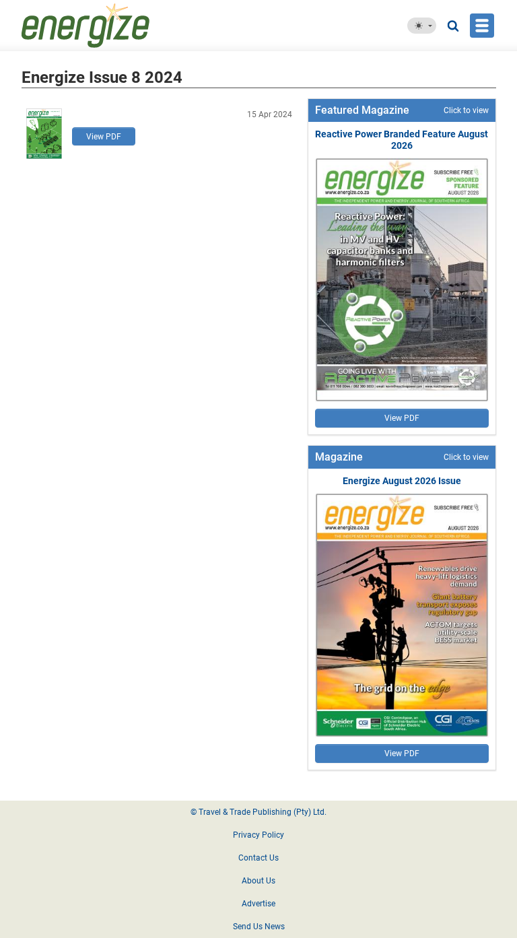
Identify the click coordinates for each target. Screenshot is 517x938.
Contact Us (258, 858)
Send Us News (259, 926)
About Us (258, 880)
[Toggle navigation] (482, 25)
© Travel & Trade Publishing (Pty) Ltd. (258, 812)
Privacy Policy (258, 835)
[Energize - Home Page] (117, 25)
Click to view (466, 110)
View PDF (103, 136)
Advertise (258, 903)
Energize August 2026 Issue (402, 480)
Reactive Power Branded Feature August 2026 (401, 140)
